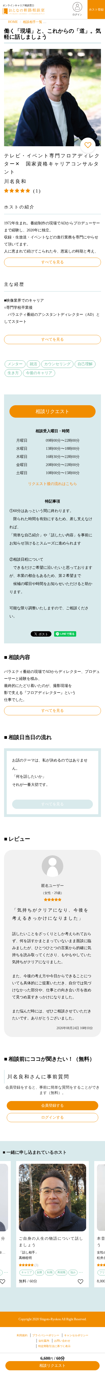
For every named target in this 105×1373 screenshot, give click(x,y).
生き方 (13, 373)
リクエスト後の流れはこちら (52, 484)
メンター (15, 364)
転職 (49, 1272)
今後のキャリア (39, 373)
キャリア (26, 1272)
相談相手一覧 (32, 22)
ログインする (52, 1117)
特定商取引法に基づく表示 (54, 1346)
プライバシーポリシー (45, 1335)
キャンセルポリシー (76, 1335)
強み (73, 1272)
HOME (13, 22)
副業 (39, 1272)
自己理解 (85, 364)
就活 (33, 364)
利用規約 (22, 1335)
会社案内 (43, 1340)
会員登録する (52, 1105)
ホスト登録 (96, 9)
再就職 (61, 1272)
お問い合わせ (62, 1340)
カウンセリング (57, 364)
